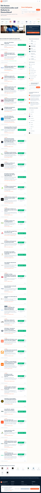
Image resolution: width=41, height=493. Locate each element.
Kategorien (12, 484)
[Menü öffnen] (39, 1)
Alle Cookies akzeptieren (34, 488)
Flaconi (22, 13)
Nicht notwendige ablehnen (25, 488)
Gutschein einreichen (24, 484)
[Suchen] (37, 1)
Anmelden (33, 32)
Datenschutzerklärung (35, 484)
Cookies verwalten (17, 488)
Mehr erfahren (10, 490)
